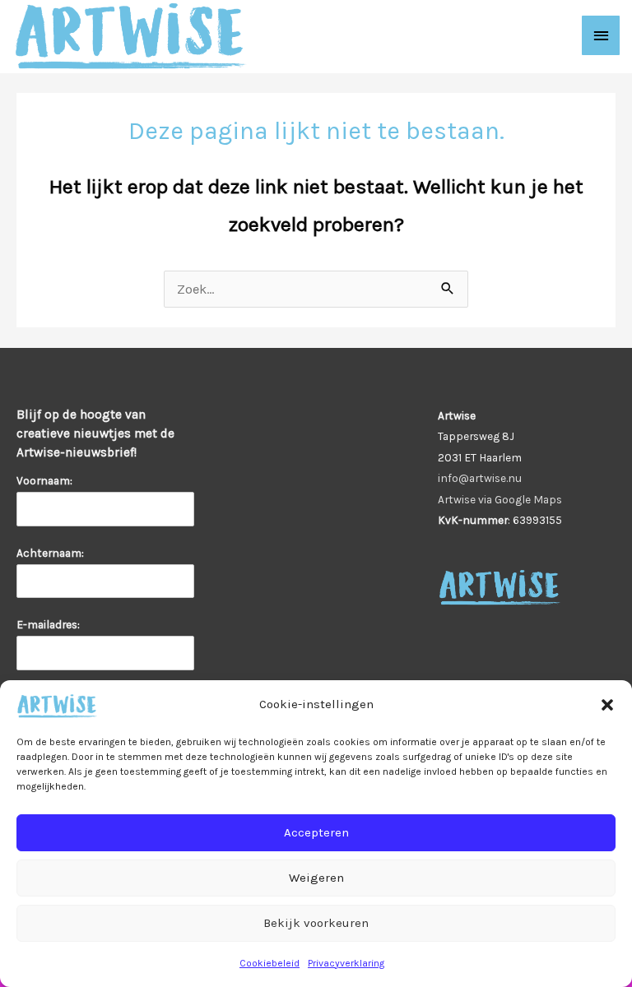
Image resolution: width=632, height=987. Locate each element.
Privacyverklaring (346, 963)
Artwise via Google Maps (500, 499)
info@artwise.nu (480, 477)
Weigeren (316, 877)
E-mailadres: (50, 624)
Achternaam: (50, 552)
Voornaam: (44, 480)
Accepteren (316, 832)
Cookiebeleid (269, 963)
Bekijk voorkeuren (316, 922)
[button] (607, 705)
